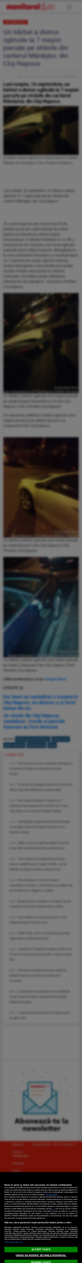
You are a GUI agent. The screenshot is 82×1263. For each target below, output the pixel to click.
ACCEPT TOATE (40, 1249)
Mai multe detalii (52, 1194)
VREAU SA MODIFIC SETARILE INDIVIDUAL (41, 1255)
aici (53, 1209)
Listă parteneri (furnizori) (13, 1242)
